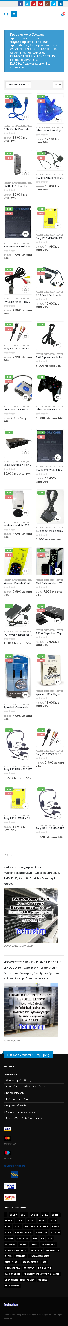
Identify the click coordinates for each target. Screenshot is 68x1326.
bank (7, 1226)
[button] (6, 14)
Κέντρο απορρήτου (16, 1092)
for (35, 1238)
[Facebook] (20, 3)
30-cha (13, 1215)
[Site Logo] (21, 14)
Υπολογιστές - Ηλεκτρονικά (19, 1280)
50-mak (31, 1220)
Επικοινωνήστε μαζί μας (28, 1055)
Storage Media (30, 1262)
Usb (44, 1262)
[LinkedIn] (60, 3)
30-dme (34, 1215)
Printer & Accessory (16, 1250)
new (50, 1238)
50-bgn (8, 1220)
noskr (23, 1244)
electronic (23, 1238)
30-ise (45, 1215)
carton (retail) (23, 1232)
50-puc (42, 1220)
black (18, 1226)
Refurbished (52, 1250)
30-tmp (55, 1215)
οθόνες (42, 1280)
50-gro (20, 1220)
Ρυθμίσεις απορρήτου (17, 1099)
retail (8, 1256)
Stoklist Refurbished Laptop (20, 1111)
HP (42, 1238)
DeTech (9, 1238)
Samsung (20, 1256)
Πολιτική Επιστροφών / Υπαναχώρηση (25, 1086)
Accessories (8, 126)
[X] (27, 3)
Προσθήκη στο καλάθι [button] (25, 117)
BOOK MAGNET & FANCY (36, 1226)
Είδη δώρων (44, 1268)
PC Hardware (49, 1244)
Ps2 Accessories (20, 126)
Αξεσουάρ (29, 1268)
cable (8, 1232)
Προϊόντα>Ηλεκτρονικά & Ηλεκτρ (41, 1274)
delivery (55, 1232)
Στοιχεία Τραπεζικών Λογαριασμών (24, 1118)
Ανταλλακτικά (12, 1268)
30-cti (24, 1215)
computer (41, 1232)
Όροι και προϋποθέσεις (18, 1080)
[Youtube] (40, 3)
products (36, 1250)
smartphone (11, 1262)
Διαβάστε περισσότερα (57, 225)
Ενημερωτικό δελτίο (16, 1105)
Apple (53, 1220)
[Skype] (53, 3)
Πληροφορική (12, 1274)
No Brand (10, 1244)
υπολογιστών (12, 1285)
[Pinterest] (33, 3)
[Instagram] (47, 3)
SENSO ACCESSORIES (39, 1256)
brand (55, 1226)
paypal (34, 1244)
